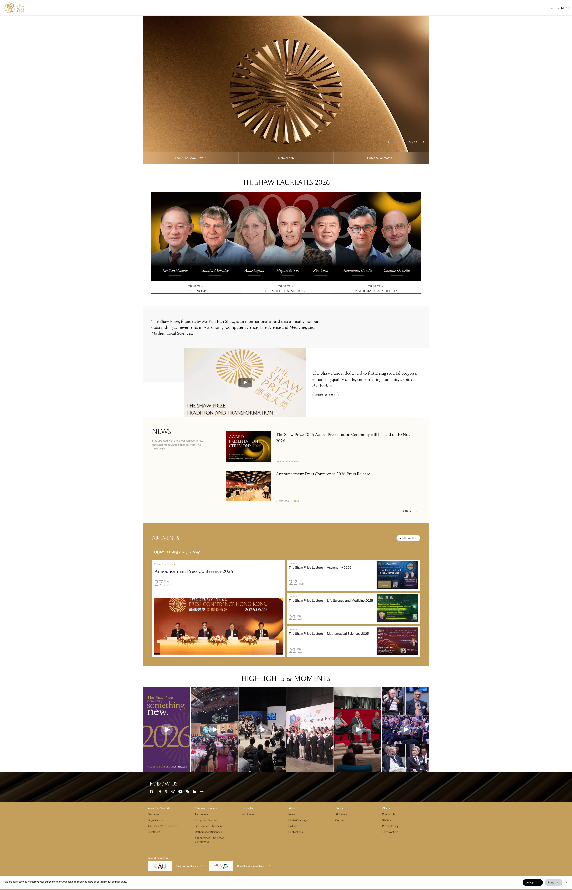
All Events (341, 814)
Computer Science (206, 820)
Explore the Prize (324, 394)
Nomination (286, 158)
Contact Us (388, 814)
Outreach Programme (158, 858)
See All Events (406, 538)
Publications (295, 832)
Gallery (292, 826)
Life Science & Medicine (209, 826)
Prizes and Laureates (206, 808)
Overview (153, 814)
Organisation (155, 820)
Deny (551, 882)
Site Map (387, 820)
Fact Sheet (154, 832)
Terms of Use (390, 832)
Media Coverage (298, 820)
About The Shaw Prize (159, 808)
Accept (530, 882)
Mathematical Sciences (208, 832)
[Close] (566, 882)
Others (386, 808)
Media (292, 808)
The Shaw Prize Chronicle (163, 826)
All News (407, 511)
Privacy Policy (390, 826)
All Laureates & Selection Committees (209, 839)
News (291, 814)
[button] (245, 382)
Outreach (340, 820)
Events (339, 808)
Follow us (163, 784)
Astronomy (201, 814)
